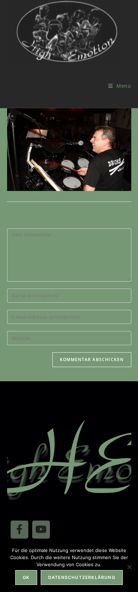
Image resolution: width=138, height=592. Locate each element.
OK (26, 577)
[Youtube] (41, 529)
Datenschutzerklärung (81, 577)
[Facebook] (19, 529)
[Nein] (129, 566)
